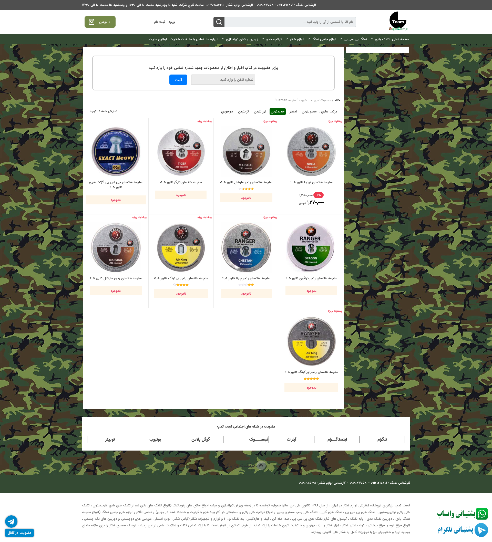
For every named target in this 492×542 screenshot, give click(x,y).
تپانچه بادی (274, 39)
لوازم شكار (297, 39)
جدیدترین (277, 111)
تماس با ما (196, 39)
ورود (172, 22)
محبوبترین (309, 111)
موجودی (227, 111)
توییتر (110, 439)
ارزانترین (260, 111)
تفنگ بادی (382, 39)
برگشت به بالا (242, 465)
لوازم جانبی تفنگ (324, 39)
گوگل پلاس (200, 439)
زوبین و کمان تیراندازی (242, 39)
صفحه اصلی (400, 39)
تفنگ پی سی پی (355, 39)
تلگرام (382, 439)
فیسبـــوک (258, 439)
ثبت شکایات (178, 39)
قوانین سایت (158, 39)
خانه (337, 100)
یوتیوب (155, 439)
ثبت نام (159, 22)
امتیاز (293, 111)
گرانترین (243, 111)
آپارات (291, 439)
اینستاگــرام (337, 439)
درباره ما (212, 39)
